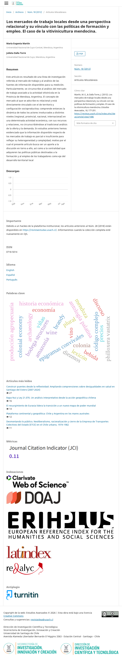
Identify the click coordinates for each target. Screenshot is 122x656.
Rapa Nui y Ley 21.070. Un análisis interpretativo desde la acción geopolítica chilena (51, 397)
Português (11, 279)
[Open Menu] (6, 3)
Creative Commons (13, 615)
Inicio (8, 12)
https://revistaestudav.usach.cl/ (40, 229)
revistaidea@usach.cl (42, 619)
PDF (81, 53)
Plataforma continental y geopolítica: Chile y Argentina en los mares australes (47, 413)
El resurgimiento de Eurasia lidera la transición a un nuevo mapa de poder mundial (51, 405)
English (10, 270)
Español (10, 274)
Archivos (19, 12)
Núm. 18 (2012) (34, 12)
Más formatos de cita (86, 123)
